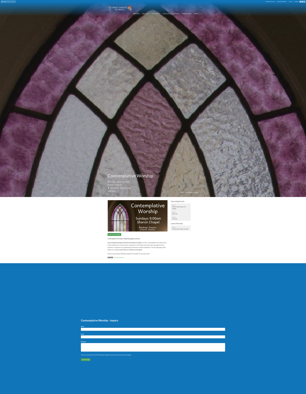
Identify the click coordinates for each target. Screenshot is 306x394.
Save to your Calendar (114, 234)
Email (82, 334)
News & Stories (186, 13)
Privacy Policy (113, 355)
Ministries (155, 13)
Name (82, 326)
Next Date (112, 191)
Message (83, 341)
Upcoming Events (177, 201)
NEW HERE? (136, 13)
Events (196, 13)
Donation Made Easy (282, 1)
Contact (290, 1)
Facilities (296, 1)
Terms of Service (123, 355)
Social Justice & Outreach (171, 13)
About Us (145, 13)
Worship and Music (119, 257)
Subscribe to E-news (270, 1)
